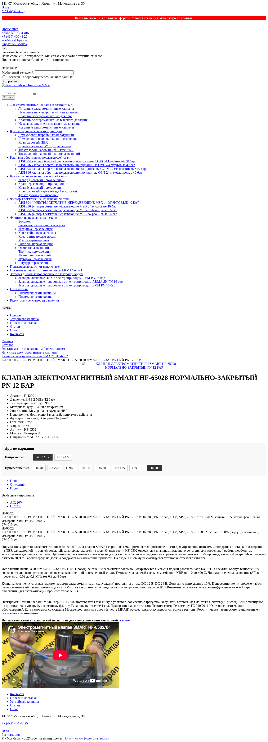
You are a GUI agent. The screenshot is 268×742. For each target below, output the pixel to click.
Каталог (8, 97)
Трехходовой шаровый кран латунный (45, 150)
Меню (7, 307)
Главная (15, 315)
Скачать (23, 32)
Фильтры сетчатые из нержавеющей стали (40, 199)
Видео (14, 488)
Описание (17, 484)
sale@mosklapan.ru (15, 40)
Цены (14, 480)
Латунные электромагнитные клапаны (46, 108)
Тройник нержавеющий (35, 251)
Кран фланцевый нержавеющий (41, 187)
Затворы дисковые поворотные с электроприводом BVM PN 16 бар (66, 285)
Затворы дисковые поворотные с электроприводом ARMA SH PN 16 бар (70, 281)
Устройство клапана (24, 319)
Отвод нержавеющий (33, 247)
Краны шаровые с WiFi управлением (44, 146)
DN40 (39, 468)
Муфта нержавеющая (33, 240)
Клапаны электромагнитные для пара (45, 116)
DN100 (102, 468)
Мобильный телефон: (18, 72)
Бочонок (24, 221)
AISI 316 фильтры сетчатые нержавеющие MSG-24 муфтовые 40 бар (67, 206)
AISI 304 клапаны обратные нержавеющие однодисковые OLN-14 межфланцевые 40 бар (82, 169)
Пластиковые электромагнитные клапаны (48, 112)
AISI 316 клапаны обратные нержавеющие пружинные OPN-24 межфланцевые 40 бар (80, 172)
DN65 (70, 468)
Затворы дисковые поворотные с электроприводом (46, 274)
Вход (5, 7)
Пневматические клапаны (37, 293)
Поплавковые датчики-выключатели (36, 266)
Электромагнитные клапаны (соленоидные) (41, 105)
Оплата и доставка (23, 323)
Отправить (10, 81)
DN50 (54, 468)
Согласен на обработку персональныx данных (39, 77)
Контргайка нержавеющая (37, 232)
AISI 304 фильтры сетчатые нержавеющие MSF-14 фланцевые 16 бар (67, 210)
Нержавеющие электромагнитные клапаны (49, 123)
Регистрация (11, 734)
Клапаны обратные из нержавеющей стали (40, 157)
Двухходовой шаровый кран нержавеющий (49, 138)
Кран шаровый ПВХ (33, 142)
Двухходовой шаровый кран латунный (46, 135)
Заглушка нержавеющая (35, 229)
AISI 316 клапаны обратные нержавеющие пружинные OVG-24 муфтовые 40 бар (76, 165)
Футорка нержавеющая (35, 259)
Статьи (15, 326)
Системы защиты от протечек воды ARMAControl (46, 270)
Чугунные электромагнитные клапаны (46, 127)
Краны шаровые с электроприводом (36, 131)
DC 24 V (63, 457)
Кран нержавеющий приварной (41, 184)
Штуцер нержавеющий (35, 263)
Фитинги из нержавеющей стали (33, 217)
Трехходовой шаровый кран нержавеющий (49, 153)
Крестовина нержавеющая (37, 236)
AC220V (16, 502)
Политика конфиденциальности (86, 738)
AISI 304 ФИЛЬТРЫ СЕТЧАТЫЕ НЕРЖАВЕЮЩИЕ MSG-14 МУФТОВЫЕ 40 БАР (78, 202)
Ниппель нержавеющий (35, 244)
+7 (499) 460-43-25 (15, 723)
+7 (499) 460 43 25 (14, 36)
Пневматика (19, 289)
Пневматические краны (35, 296)
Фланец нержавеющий (34, 255)
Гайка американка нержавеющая (41, 225)
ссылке (124, 620)
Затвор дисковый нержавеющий (41, 180)
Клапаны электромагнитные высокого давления (53, 120)
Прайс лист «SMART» (10, 30)
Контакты (17, 334)
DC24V (15, 506)
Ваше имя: (10, 68)
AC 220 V (43, 457)
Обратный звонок (14, 44)
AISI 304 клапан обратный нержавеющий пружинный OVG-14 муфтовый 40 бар (76, 161)
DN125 (120, 468)
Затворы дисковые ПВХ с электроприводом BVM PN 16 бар (61, 278)
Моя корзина (13, 11)
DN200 (154, 468)
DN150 (137, 468)
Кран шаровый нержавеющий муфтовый (47, 191)
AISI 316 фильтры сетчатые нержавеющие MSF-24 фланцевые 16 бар (67, 214)
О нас (14, 330)
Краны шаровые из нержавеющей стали (38, 176)
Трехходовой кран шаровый (38, 195)
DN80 (86, 468)
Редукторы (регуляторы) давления (34, 300)
